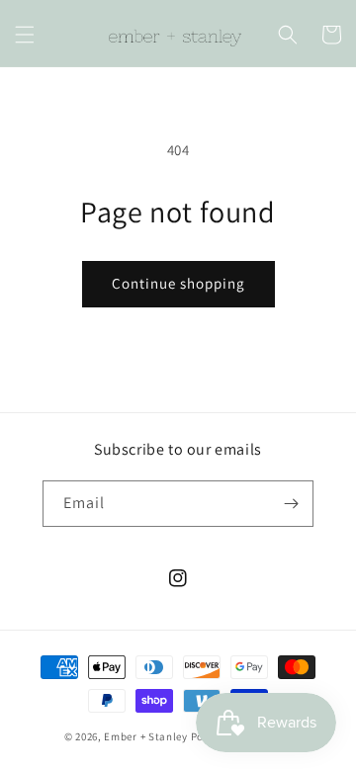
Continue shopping (178, 283)
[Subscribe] (290, 503)
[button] (24, 34)
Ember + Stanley (146, 736)
